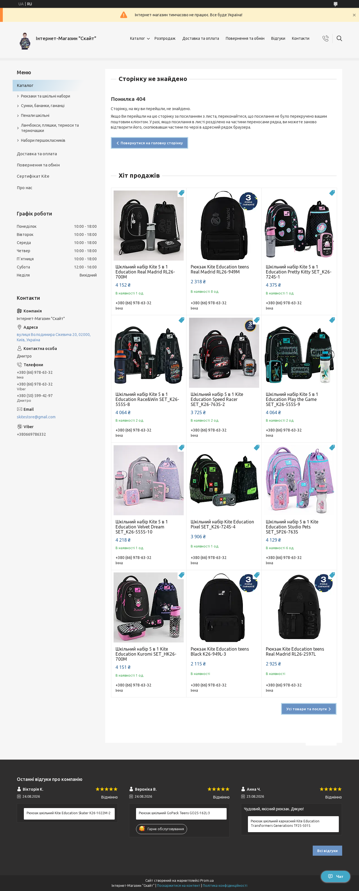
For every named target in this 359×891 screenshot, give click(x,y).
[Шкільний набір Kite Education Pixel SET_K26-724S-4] (224, 480)
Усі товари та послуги (306, 709)
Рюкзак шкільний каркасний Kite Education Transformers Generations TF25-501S (285, 823)
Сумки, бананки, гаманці (43, 105)
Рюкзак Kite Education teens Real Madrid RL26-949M (220, 269)
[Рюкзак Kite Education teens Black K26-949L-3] (224, 607)
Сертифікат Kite (33, 176)
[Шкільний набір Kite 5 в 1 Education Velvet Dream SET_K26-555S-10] (148, 480)
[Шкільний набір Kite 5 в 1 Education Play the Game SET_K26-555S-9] (299, 352)
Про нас (24, 187)
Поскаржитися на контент (178, 885)
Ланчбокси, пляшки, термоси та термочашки (50, 128)
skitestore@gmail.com (36, 417)
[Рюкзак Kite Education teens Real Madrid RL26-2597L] (299, 607)
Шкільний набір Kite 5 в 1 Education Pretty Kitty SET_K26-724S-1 (299, 271)
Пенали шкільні (35, 115)
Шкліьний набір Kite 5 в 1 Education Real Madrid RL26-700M (145, 271)
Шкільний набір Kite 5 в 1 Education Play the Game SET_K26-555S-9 (292, 399)
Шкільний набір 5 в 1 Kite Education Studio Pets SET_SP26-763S (292, 526)
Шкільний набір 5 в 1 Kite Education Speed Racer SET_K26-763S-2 (217, 399)
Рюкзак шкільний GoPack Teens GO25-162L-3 (174, 813)
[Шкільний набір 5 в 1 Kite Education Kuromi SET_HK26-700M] (148, 607)
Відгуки (278, 38)
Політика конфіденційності (225, 885)
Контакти (300, 38)
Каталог (137, 38)
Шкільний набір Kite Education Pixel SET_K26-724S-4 (222, 524)
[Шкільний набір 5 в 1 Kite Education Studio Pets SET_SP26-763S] (299, 480)
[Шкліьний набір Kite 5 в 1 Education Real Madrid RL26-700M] (148, 225)
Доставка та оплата (200, 38)
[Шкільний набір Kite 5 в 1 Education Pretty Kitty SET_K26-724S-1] (299, 225)
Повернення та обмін (245, 38)
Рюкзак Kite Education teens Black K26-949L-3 (220, 651)
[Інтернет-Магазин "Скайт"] (24, 38)
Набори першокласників (43, 140)
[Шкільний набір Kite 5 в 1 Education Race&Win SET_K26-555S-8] (148, 352)
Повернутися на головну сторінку (152, 143)
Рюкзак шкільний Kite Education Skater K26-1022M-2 (69, 813)
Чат (339, 876)
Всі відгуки (327, 851)
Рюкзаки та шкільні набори (45, 96)
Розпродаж (165, 38)
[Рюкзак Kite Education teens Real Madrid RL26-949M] (224, 225)
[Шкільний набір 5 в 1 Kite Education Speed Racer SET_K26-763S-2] (224, 352)
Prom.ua (207, 880)
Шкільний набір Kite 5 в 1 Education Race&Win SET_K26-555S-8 (147, 399)
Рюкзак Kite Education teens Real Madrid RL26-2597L (295, 651)
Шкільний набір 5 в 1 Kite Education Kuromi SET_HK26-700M (146, 654)
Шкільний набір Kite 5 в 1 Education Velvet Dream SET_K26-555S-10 (142, 526)
